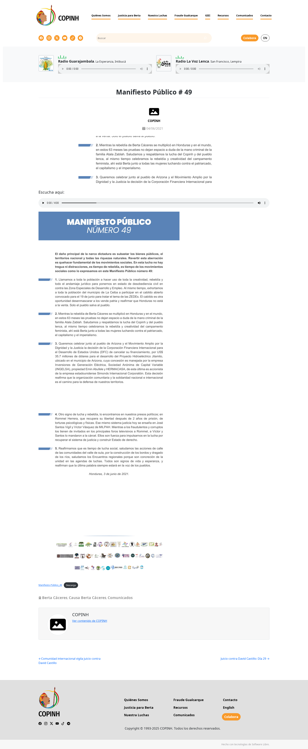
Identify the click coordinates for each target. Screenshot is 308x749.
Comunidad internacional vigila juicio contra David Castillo (69, 661)
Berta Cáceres (54, 597)
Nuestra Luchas (157, 15)
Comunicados (244, 15)
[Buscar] (205, 38)
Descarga (71, 585)
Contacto (266, 15)
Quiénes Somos (101, 15)
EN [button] (265, 38)
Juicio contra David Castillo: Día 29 (243, 659)
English (228, 707)
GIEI (207, 15)
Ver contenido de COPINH (89, 621)
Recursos (223, 15)
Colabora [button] (249, 38)
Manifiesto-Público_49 (50, 585)
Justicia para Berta (129, 15)
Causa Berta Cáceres (87, 597)
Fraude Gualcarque (186, 15)
